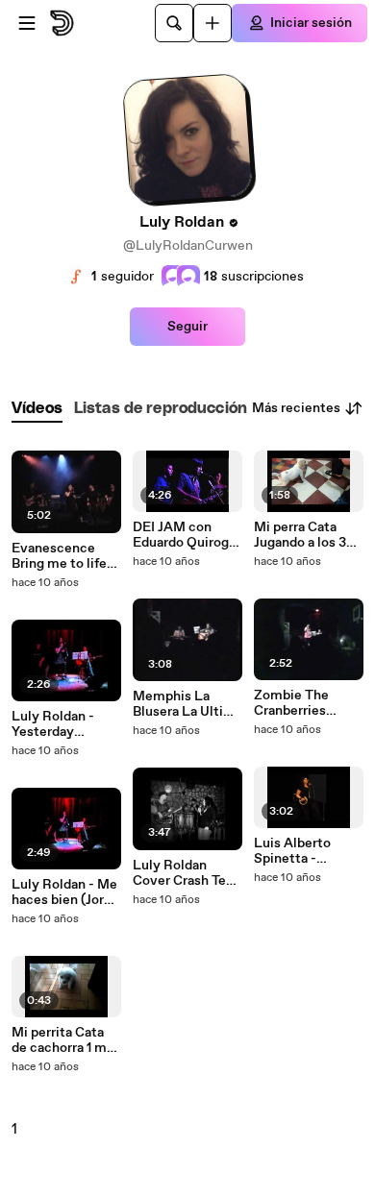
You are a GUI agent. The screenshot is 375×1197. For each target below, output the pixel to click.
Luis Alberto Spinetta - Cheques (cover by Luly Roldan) (303, 851)
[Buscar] (174, 23)
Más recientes (296, 408)
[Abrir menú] (27, 23)
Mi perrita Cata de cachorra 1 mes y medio (66, 1040)
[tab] (37, 409)
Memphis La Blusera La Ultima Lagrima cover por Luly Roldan (187, 704)
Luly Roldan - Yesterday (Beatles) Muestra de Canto (53, 724)
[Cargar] (212, 23)
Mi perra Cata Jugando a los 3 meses (300, 535)
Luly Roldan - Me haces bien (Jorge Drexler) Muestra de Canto (65, 892)
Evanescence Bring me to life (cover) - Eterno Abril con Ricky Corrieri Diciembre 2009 (62, 556)
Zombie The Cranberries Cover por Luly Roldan (299, 703)
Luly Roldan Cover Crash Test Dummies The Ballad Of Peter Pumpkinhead (185, 873)
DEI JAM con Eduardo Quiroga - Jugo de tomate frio (185, 535)
